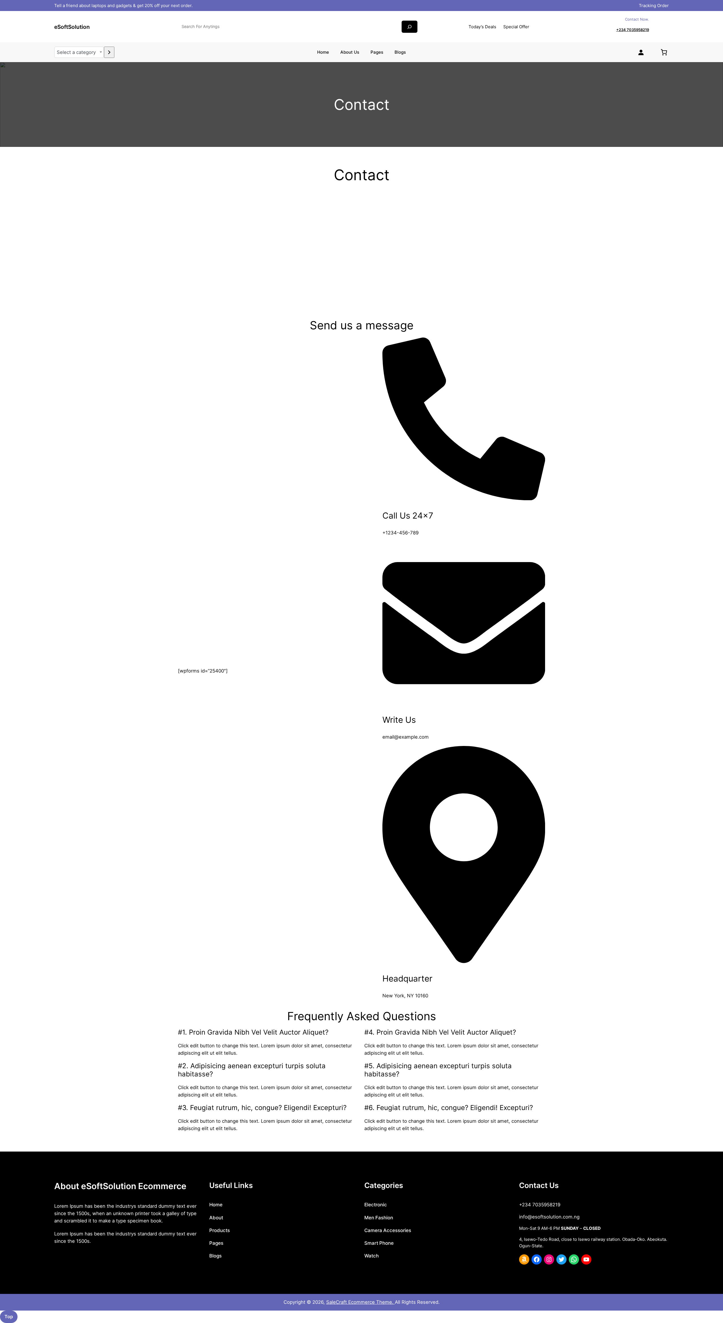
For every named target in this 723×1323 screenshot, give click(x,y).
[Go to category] (109, 52)
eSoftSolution (72, 26)
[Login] (641, 52)
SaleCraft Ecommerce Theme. (360, 1302)
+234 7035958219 (632, 29)
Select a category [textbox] (76, 52)
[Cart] (664, 52)
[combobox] (79, 52)
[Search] (409, 27)
